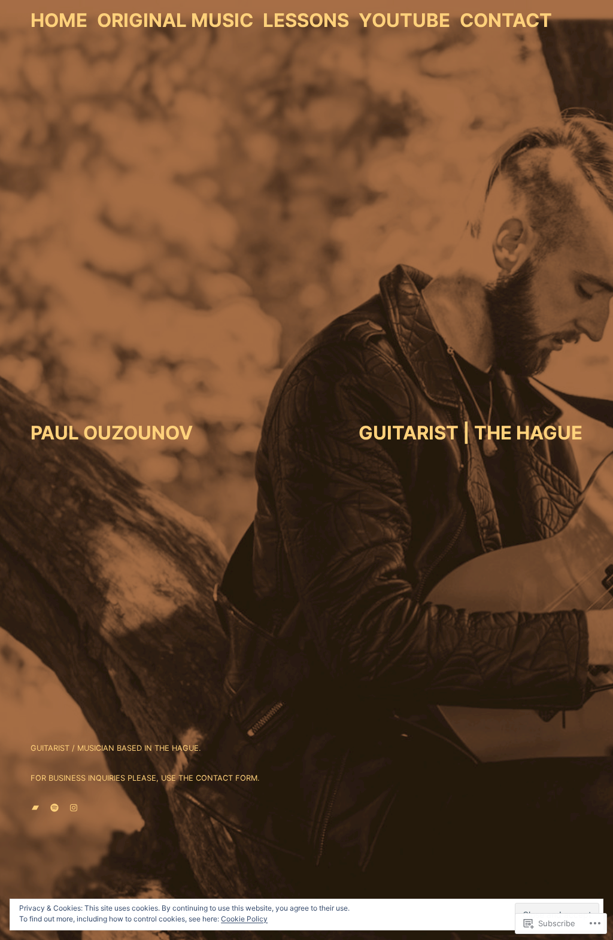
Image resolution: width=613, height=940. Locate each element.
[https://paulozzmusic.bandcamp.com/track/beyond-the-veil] (35, 807)
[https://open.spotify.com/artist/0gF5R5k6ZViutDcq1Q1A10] (54, 807)
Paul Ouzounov (112, 433)
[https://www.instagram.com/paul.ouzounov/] (73, 807)
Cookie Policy (244, 918)
